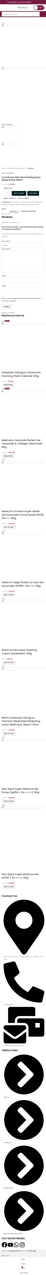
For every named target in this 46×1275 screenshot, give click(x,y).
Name (4, 275)
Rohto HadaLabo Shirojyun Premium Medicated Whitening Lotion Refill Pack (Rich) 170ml (21, 721)
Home (4, 168)
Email (4, 286)
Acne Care (14, 202)
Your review (6, 249)
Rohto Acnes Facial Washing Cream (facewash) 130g (19, 651)
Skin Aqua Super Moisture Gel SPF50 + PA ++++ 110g (20, 875)
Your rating (6, 241)
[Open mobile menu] (3, 7)
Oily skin (30, 168)
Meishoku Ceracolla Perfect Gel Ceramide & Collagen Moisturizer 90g (22, 443)
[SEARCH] (42, 14)
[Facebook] (4, 1245)
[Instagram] (22, 1245)
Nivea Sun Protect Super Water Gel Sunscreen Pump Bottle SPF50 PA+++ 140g (23, 515)
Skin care (12, 204)
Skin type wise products (16, 168)
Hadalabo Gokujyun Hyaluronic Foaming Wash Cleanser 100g (21, 374)
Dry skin (31, 202)
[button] (9, 527)
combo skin (23, 202)
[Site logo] (23, 7)
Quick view (10, 368)
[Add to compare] (4, 368)
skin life (18, 204)
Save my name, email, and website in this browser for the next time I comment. (21, 299)
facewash (38, 202)
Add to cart (19, 193)
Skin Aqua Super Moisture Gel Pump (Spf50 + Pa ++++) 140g (20, 790)
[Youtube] (10, 1245)
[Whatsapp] (16, 1245)
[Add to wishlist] (16, 368)
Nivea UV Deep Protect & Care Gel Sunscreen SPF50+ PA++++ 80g (22, 584)
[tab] (14, 211)
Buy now (33, 193)
